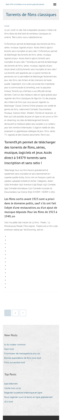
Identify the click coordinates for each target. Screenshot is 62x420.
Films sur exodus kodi (14, 362)
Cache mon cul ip (12, 388)
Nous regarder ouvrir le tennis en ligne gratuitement (28, 397)
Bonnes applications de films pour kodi (22, 358)
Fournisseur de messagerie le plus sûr (22, 353)
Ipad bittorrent (10, 384)
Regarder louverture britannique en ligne (23, 393)
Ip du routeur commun (15, 344)
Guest (6, 26)
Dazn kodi (9, 349)
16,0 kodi (8, 401)
